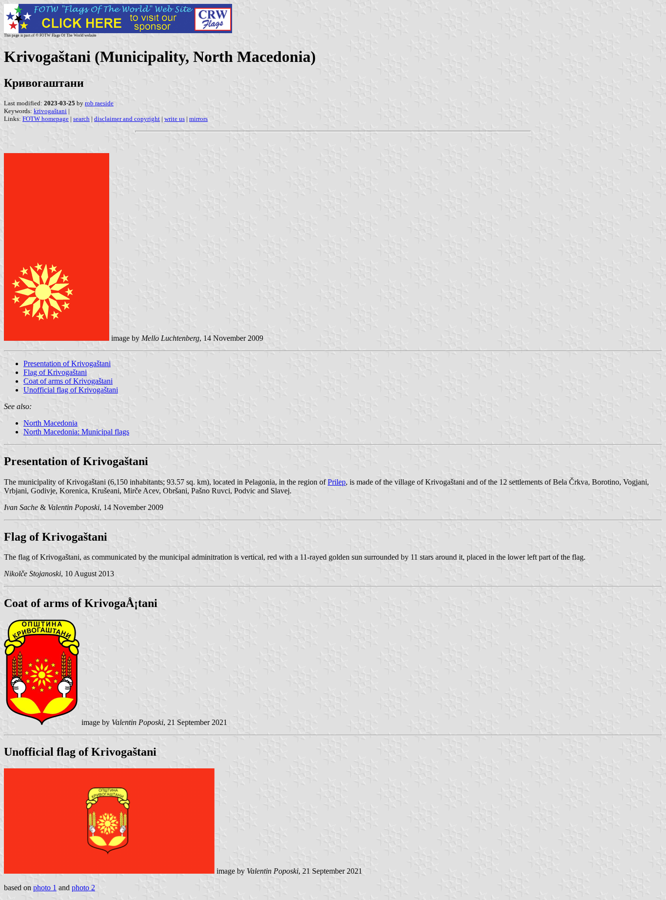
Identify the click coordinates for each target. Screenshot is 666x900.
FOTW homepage (45, 118)
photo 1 (45, 887)
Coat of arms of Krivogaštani (68, 381)
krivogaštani (50, 111)
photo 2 (83, 887)
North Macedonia (50, 423)
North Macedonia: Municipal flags (76, 432)
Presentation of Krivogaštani (67, 363)
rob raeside (99, 103)
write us (174, 118)
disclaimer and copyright (127, 118)
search (81, 118)
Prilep (337, 482)
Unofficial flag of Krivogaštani (70, 390)
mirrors (198, 118)
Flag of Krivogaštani (55, 372)
